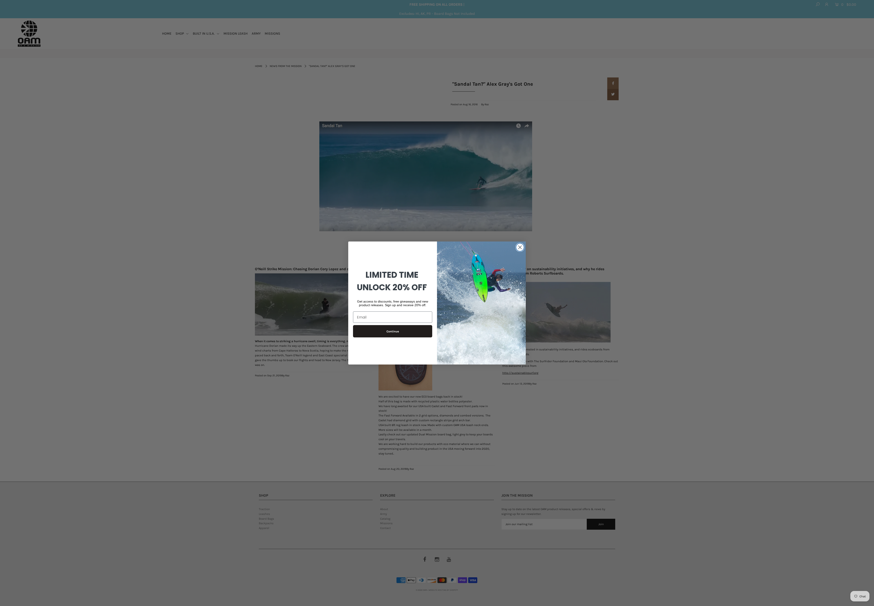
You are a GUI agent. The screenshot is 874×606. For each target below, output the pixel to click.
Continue (392, 331)
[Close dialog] (520, 247)
